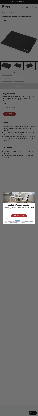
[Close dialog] (33, 194)
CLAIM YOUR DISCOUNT (19, 215)
